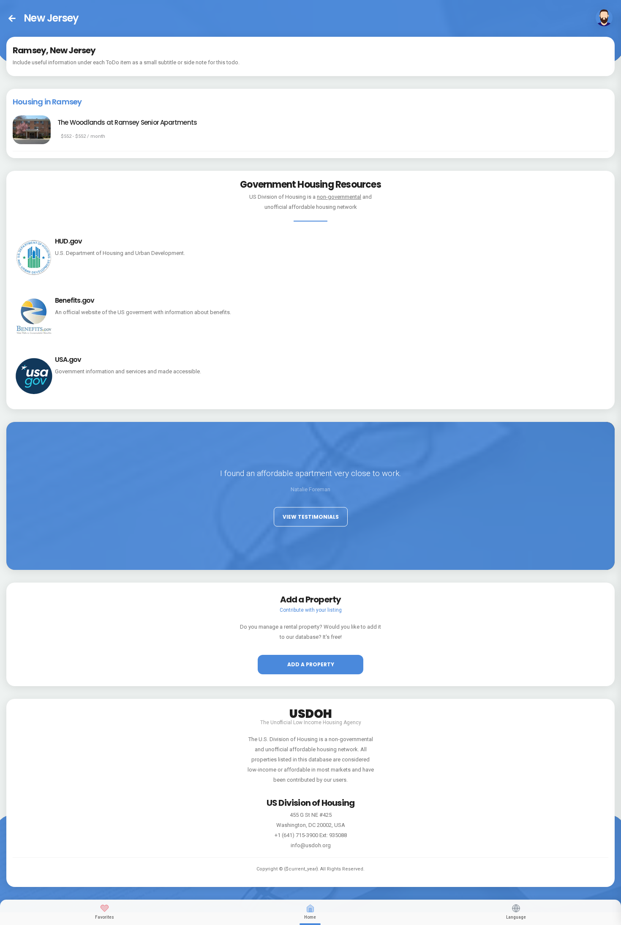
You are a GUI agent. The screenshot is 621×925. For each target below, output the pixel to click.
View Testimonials (311, 516)
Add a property (310, 664)
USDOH (310, 712)
